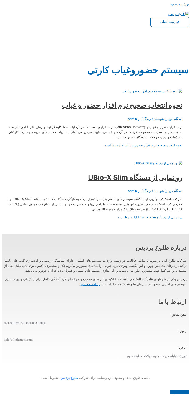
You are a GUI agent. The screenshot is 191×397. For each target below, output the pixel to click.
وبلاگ (147, 119)
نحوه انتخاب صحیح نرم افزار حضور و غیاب (122, 105)
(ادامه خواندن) (90, 284)
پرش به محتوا (179, 4)
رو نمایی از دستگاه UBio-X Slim (135, 177)
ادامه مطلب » (143, 145)
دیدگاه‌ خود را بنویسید (168, 119)
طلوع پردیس (69, 378)
